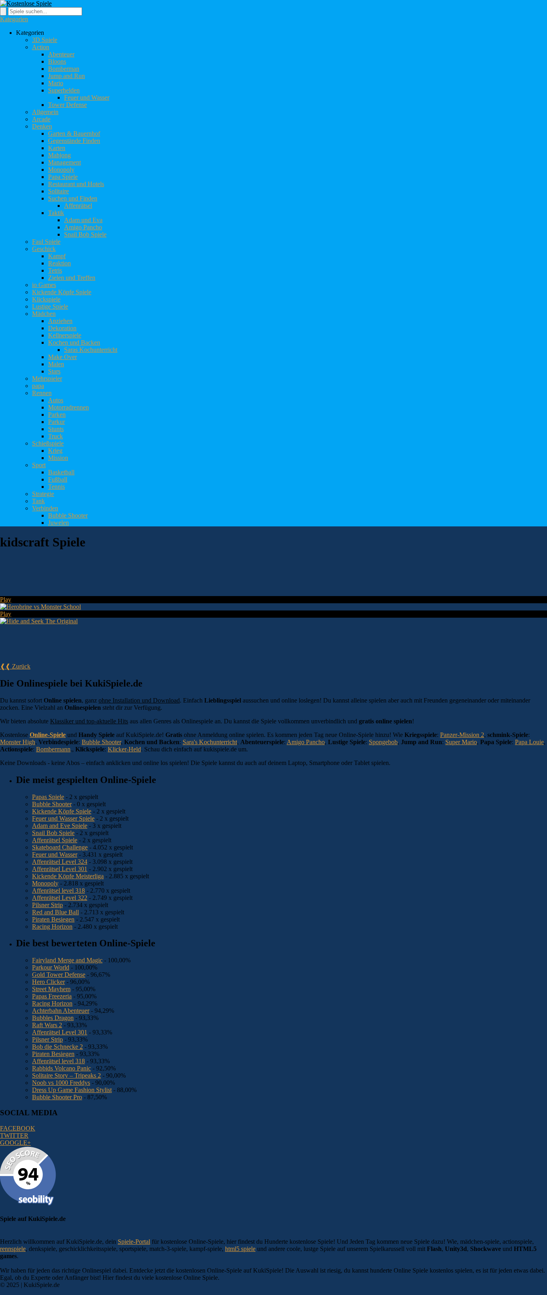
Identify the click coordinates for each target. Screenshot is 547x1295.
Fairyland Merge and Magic (67, 960)
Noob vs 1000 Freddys (61, 1082)
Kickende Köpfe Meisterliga (68, 876)
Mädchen (44, 313)
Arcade (41, 119)
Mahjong (59, 155)
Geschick (44, 248)
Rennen (42, 393)
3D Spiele (44, 39)
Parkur (56, 421)
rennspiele (13, 1248)
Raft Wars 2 (47, 1025)
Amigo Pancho (83, 227)
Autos (55, 400)
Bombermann (53, 749)
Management (64, 162)
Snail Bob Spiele (85, 234)
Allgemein (45, 111)
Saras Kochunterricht (90, 349)
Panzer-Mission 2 (462, 734)
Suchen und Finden (72, 198)
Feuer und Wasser (86, 97)
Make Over (62, 356)
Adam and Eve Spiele (59, 825)
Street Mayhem (51, 989)
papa (38, 385)
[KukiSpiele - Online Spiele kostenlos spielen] (26, 3)
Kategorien (14, 19)
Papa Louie (529, 742)
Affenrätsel (78, 205)
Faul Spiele (46, 241)
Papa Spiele (63, 176)
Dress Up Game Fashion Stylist (72, 1089)
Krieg (55, 450)
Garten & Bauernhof (74, 133)
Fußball (57, 479)
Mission (58, 457)
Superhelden (64, 90)
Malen (56, 364)
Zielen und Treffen (71, 277)
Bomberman (63, 68)
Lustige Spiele (50, 306)
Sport (39, 465)
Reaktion (59, 263)
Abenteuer (61, 54)
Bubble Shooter (68, 515)
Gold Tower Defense (58, 974)
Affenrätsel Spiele (54, 840)
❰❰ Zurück (15, 666)
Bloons (57, 61)
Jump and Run (66, 75)
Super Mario (461, 742)
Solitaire (58, 191)
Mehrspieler (47, 378)
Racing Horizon (52, 926)
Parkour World (50, 967)
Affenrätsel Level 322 (59, 897)
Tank (38, 501)
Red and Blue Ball (55, 912)
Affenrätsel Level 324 (59, 861)
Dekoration (62, 328)
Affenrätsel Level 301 (59, 868)
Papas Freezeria (52, 996)
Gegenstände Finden (74, 140)
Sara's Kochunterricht (210, 742)
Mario (55, 83)
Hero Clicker (48, 981)
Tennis (56, 486)
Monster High (17, 742)
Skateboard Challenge (60, 847)
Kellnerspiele (64, 335)
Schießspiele (48, 443)
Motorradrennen (68, 407)
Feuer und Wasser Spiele (63, 818)
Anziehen (60, 320)
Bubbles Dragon (53, 1017)
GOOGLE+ (15, 1142)
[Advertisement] (146, 576)
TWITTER (14, 1135)
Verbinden (45, 508)
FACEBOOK (17, 1128)
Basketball (61, 472)
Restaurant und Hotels (76, 184)
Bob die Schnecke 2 (57, 1046)
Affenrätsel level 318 (58, 890)
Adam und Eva (83, 220)
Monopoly (61, 169)
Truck (55, 436)
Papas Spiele (48, 796)
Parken (57, 414)
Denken (42, 126)
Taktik (56, 212)
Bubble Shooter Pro (57, 1097)
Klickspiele (46, 299)
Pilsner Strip (47, 904)
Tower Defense (67, 104)
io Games (44, 284)
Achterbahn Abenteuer (60, 1010)
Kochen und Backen (74, 342)
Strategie (43, 493)
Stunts (56, 429)
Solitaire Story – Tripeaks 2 (66, 1075)
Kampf (57, 256)
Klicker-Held (124, 749)
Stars (54, 371)
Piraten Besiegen (53, 919)
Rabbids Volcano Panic (61, 1068)
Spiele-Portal (134, 1241)
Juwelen (58, 522)
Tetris (55, 270)
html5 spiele (240, 1248)
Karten (56, 148)
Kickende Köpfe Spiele (61, 292)
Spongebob (383, 742)
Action (40, 47)
